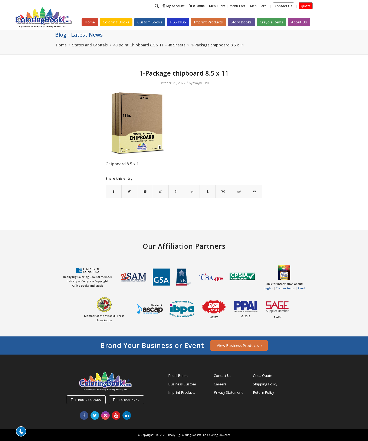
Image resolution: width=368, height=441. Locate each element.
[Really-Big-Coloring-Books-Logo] (43, 17)
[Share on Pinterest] (176, 191)
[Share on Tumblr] (207, 191)
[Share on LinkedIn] (192, 191)
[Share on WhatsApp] (160, 191)
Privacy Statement (228, 392)
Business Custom (182, 384)
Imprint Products (181, 392)
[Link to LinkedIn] (126, 415)
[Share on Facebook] (113, 191)
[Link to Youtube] (116, 415)
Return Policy (263, 392)
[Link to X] (95, 415)
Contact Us (283, 6)
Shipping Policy (265, 384)
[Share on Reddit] (238, 191)
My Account (175, 6)
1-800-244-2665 (88, 400)
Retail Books (178, 375)
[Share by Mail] (254, 191)
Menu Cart (217, 6)
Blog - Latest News (79, 34)
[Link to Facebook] (84, 415)
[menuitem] (173, 6)
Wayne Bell (201, 83)
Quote (306, 6)
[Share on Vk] (223, 191)
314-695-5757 (128, 400)
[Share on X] (129, 191)
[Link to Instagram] (105, 415)
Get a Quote (262, 375)
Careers (220, 384)
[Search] (157, 5)
